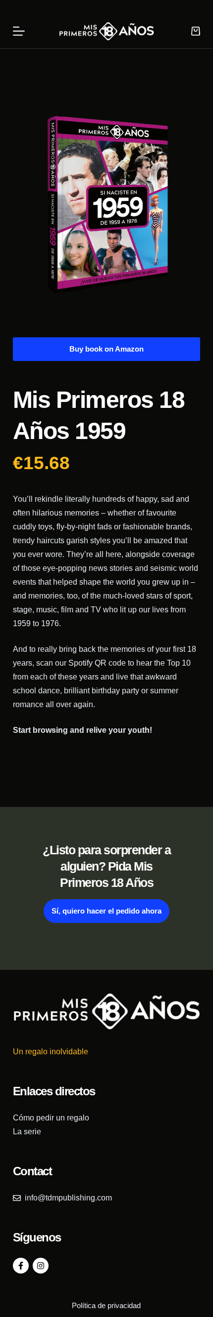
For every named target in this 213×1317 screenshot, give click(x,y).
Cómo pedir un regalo (51, 1118)
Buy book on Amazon (106, 349)
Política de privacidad (106, 1305)
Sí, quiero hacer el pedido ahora (106, 911)
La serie (27, 1131)
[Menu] (19, 31)
